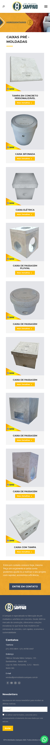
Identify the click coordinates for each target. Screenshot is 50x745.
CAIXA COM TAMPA (25, 547)
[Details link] (25, 72)
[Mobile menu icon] (45, 6)
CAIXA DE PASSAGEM (25, 324)
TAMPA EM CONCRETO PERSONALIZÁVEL (25, 97)
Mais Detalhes (23, 103)
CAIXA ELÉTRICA (25, 210)
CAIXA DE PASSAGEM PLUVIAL (25, 267)
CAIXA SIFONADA (25, 154)
